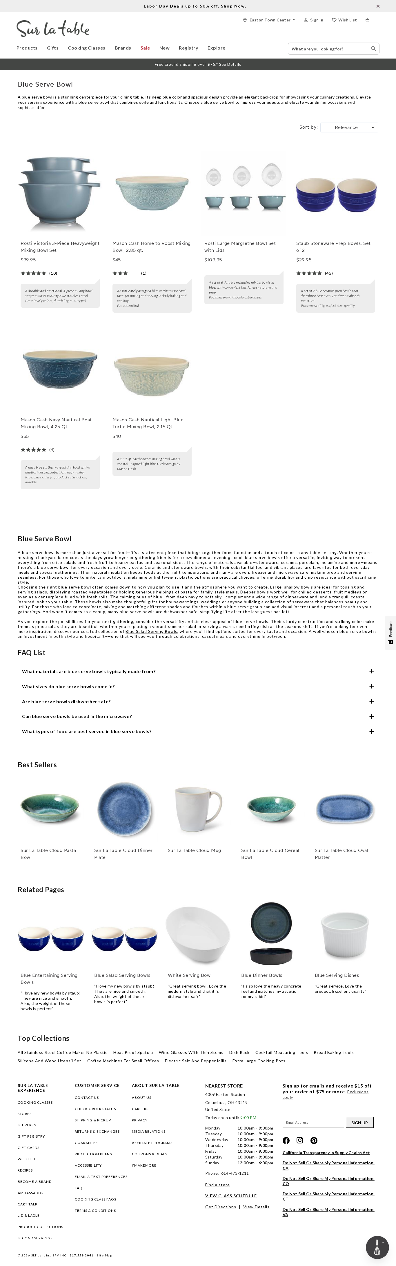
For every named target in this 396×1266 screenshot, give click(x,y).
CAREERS (140, 1109)
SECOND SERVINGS (35, 1238)
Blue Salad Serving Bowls (151, 631)
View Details (256, 1206)
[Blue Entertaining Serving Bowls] (51, 934)
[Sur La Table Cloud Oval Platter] (345, 809)
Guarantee (86, 1143)
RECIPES (25, 1170)
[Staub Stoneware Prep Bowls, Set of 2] (335, 193)
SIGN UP (359, 1122)
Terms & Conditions (95, 1210)
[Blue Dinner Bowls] (271, 934)
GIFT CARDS (28, 1147)
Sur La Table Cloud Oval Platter (341, 854)
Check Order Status (95, 1109)
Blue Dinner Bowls (261, 975)
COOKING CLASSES (35, 1102)
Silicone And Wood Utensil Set (49, 1060)
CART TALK (28, 1204)
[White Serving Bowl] (198, 934)
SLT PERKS (27, 1125)
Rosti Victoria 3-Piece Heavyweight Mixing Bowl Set (60, 247)
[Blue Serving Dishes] (345, 934)
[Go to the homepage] (53, 22)
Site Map (104, 1255)
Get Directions (220, 1206)
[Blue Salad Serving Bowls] (124, 934)
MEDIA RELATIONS (149, 1131)
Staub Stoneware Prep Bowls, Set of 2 (333, 247)
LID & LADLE (29, 1215)
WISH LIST (27, 1159)
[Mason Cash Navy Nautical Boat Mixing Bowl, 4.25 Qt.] (60, 369)
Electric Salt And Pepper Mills (196, 1060)
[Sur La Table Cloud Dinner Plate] (124, 809)
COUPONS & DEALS (149, 1154)
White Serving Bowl (190, 975)
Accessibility (88, 1165)
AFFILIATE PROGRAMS (152, 1143)
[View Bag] (372, 20)
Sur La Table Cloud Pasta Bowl (48, 854)
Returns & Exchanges (97, 1131)
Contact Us (87, 1097)
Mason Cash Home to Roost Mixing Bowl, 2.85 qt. (151, 247)
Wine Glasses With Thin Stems (191, 1052)
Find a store (217, 1184)
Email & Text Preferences (101, 1176)
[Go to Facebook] (286, 1140)
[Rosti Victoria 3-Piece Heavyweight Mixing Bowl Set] (60, 193)
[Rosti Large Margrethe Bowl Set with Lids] (243, 193)
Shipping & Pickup (93, 1120)
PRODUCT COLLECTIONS (40, 1227)
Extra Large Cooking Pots (259, 1060)
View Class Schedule (231, 1195)
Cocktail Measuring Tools (281, 1052)
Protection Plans (93, 1154)
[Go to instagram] (300, 1140)
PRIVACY (140, 1120)
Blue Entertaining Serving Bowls (49, 978)
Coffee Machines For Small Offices (123, 1060)
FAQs (80, 1188)
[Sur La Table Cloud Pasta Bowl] (51, 809)
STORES (25, 1114)
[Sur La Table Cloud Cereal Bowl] (271, 809)
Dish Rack (239, 1052)
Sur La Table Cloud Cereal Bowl (270, 854)
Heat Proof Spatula (133, 1052)
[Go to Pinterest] (313, 1140)
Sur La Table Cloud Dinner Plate (123, 854)
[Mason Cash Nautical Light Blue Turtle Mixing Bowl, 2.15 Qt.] (152, 369)
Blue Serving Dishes (337, 975)
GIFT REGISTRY (31, 1136)
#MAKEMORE (144, 1165)
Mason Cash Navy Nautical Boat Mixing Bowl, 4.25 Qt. (56, 423)
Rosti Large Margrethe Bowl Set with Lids (240, 247)
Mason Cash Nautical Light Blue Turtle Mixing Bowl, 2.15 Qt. (148, 423)
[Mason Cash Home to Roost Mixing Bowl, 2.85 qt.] (152, 193)
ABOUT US (141, 1097)
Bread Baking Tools (334, 1052)
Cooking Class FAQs (95, 1199)
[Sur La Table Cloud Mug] (198, 809)
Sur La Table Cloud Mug (194, 850)
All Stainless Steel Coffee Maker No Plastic (63, 1052)
